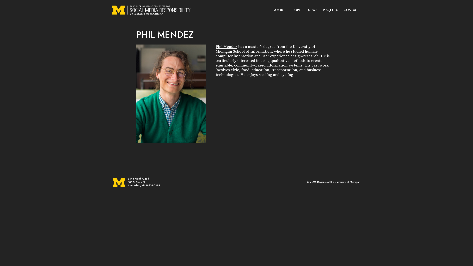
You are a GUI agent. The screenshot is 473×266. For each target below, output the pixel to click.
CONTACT (351, 10)
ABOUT (279, 10)
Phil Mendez (226, 46)
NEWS (312, 10)
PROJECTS (330, 10)
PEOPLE (296, 10)
